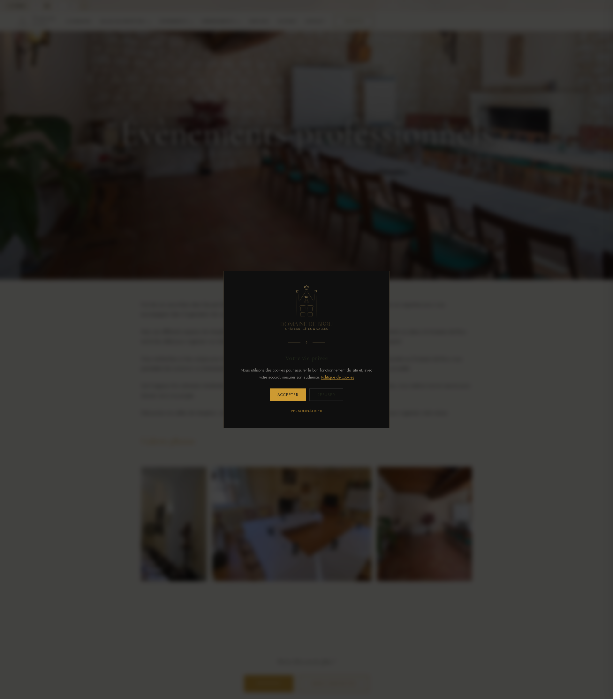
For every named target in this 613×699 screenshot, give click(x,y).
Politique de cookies (337, 377)
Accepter (288, 395)
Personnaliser (306, 410)
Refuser (326, 395)
